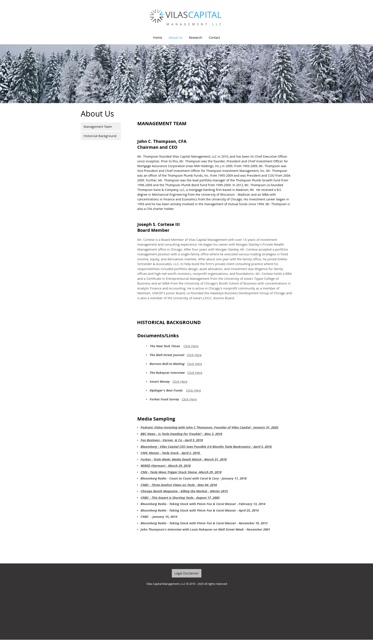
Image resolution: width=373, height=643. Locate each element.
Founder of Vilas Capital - (233, 427)
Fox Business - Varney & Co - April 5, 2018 (172, 440)
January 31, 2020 (265, 427)
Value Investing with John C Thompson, (184, 427)
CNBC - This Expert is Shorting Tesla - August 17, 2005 (180, 497)
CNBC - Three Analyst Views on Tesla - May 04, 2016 (179, 485)
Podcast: (147, 427)
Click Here (190, 346)
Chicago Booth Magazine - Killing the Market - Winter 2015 (184, 491)
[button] (186, 573)
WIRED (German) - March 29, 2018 (166, 465)
